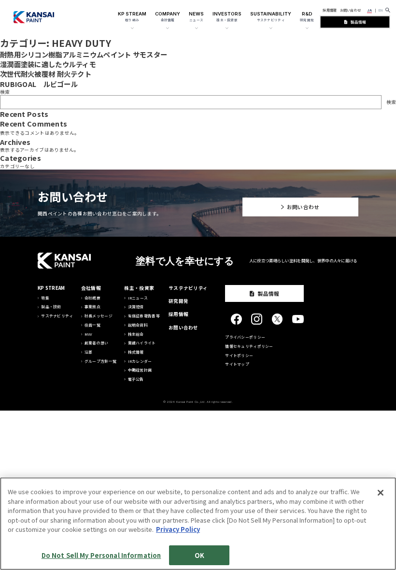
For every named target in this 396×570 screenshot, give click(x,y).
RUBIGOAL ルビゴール (39, 84)
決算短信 (136, 306)
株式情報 (136, 352)
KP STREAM (51, 288)
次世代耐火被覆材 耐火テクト (45, 74)
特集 (45, 298)
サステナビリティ (57, 316)
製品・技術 (51, 306)
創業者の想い (97, 343)
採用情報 (330, 10)
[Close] (380, 492)
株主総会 (136, 334)
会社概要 (92, 298)
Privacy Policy (178, 529)
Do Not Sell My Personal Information (101, 555)
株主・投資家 (139, 288)
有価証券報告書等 (144, 316)
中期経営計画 (140, 370)
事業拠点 (92, 306)
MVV (88, 334)
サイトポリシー (239, 355)
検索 (5, 91)
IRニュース (138, 298)
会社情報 (91, 288)
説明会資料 (138, 325)
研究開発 (178, 301)
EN (381, 10)
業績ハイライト (142, 343)
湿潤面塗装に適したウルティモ (48, 64)
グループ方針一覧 (100, 361)
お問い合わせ (350, 10)
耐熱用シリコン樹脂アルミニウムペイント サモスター (83, 54)
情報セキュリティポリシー (249, 346)
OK (199, 555)
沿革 (89, 352)
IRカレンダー (140, 361)
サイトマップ (237, 364)
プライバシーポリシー (245, 337)
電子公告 (136, 379)
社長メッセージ (99, 316)
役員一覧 (92, 325)
